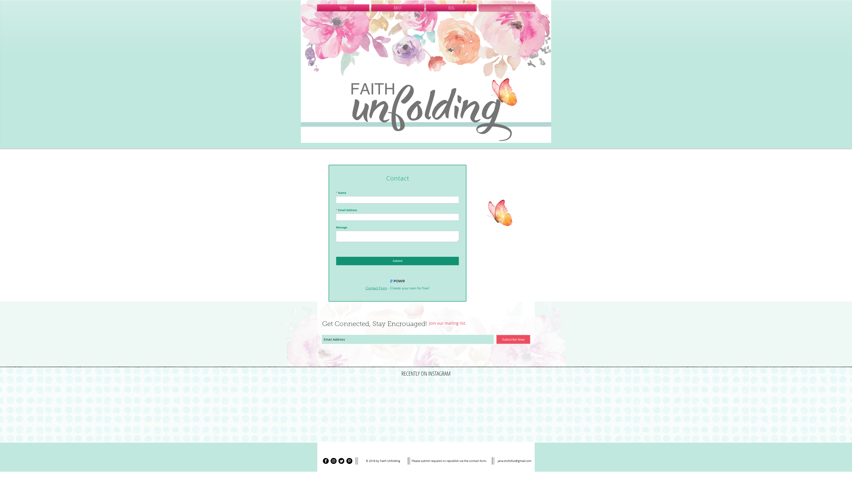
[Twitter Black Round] (341, 461)
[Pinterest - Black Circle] (349, 461)
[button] (397, 7)
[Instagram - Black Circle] (334, 461)
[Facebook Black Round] (326, 461)
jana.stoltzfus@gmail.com (514, 461)
